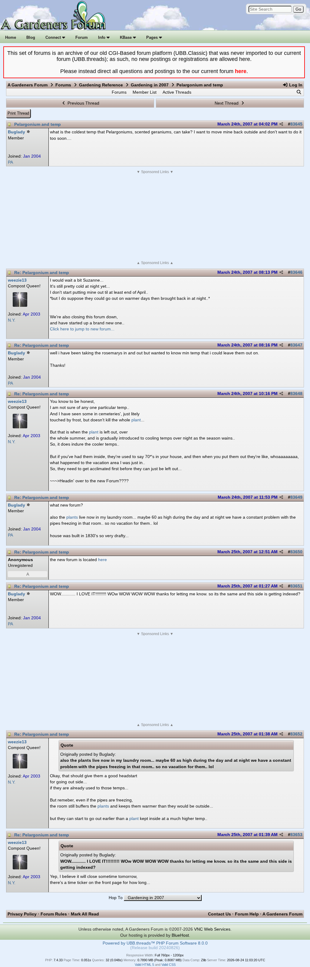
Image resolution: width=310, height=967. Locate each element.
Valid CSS (168, 964)
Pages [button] (152, 37)
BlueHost (180, 935)
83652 (296, 734)
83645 (296, 124)
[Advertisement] (155, 217)
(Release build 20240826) (155, 947)
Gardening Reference (101, 84)
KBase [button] (126, 37)
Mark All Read (85, 914)
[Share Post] (281, 124)
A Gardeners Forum (28, 84)
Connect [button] (53, 37)
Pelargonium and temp (37, 124)
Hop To (116, 897)
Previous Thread (82, 103)
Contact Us (219, 914)
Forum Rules (54, 914)
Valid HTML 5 (144, 964)
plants (72, 517)
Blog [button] (30, 37)
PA (10, 162)
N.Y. (11, 320)
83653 (296, 834)
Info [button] (102, 37)
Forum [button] (81, 37)
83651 (296, 586)
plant (136, 419)
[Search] (299, 92)
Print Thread (18, 113)
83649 (296, 497)
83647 (296, 345)
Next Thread (227, 103)
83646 (296, 272)
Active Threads (177, 92)
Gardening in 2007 (150, 84)
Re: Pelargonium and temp (41, 272)
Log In (295, 84)
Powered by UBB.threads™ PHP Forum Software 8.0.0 (155, 943)
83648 (296, 393)
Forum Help (247, 914)
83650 (296, 552)
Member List (145, 92)
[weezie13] (20, 305)
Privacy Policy (22, 914)
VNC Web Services (212, 929)
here (240, 71)
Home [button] (10, 37)
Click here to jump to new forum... (82, 328)
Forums (63, 84)
